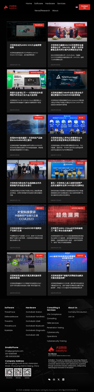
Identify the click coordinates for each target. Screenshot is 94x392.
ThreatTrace (10, 312)
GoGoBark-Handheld (35, 316)
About (55, 10)
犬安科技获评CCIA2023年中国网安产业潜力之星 (25, 229)
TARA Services (53, 323)
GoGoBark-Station (34, 312)
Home (29, 3)
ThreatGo (9, 321)
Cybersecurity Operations (53, 334)
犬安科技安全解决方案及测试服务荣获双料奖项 (25, 276)
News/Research (42, 10)
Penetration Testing (55, 327)
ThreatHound (10, 326)
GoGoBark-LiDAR (33, 321)
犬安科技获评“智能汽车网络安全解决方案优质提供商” (67, 276)
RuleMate (9, 330)
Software (38, 3)
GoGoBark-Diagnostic (35, 330)
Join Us (71, 316)
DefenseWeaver (11, 316)
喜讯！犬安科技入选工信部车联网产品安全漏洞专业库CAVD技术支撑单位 (67, 184)
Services (61, 3)
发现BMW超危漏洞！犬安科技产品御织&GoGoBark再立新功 (26, 139)
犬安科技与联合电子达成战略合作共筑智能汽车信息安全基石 (25, 184)
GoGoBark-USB (32, 335)
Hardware (50, 3)
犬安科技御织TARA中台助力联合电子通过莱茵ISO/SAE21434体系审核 (67, 93)
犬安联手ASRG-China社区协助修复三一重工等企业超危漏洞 (67, 229)
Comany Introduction (77, 312)
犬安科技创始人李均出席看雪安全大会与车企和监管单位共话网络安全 (66, 139)
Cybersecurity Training (56, 341)
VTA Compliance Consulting (54, 316)
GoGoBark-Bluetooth (35, 326)
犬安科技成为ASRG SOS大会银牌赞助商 (25, 46)
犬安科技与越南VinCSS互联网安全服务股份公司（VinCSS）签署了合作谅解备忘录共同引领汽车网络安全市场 (67, 47)
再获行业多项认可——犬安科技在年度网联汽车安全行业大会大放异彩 (26, 93)
